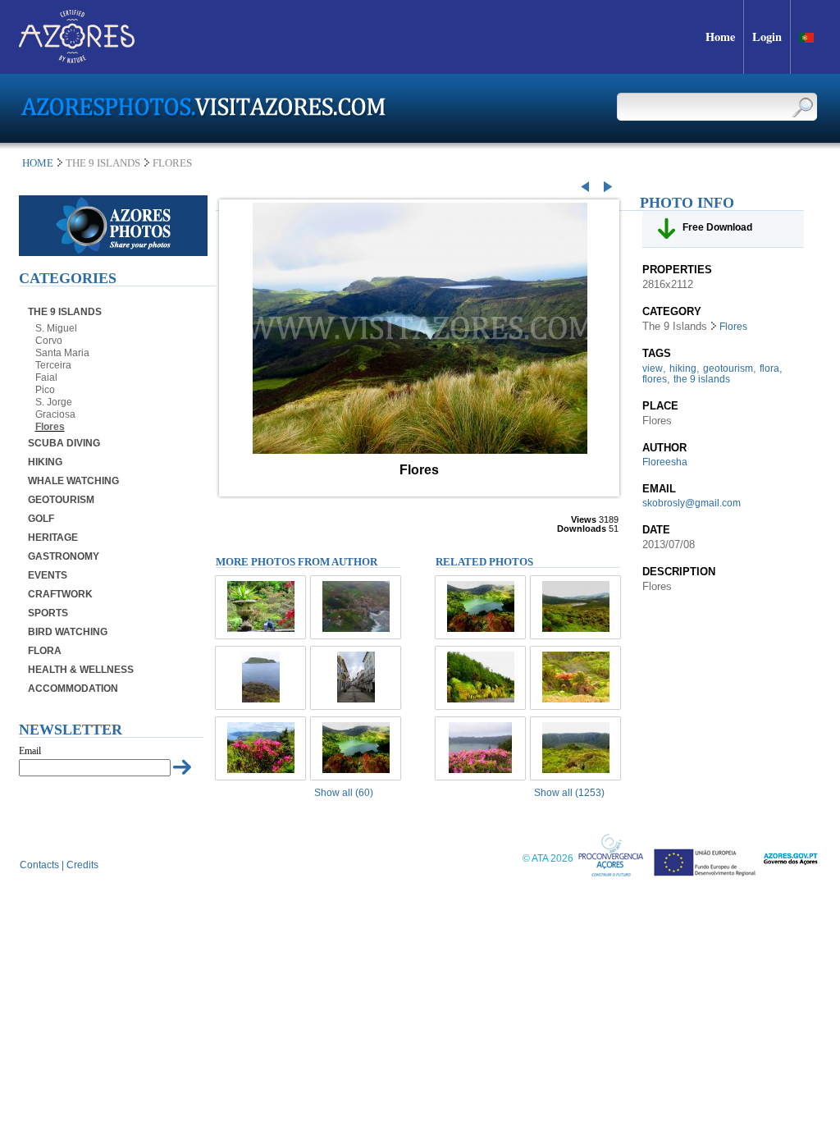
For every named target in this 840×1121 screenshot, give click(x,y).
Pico (45, 390)
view (652, 368)
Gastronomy (63, 556)
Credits (82, 865)
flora (769, 368)
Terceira (53, 365)
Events (47, 575)
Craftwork (60, 594)
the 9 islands (701, 379)
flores (654, 379)
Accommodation (73, 688)
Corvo (48, 340)
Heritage (53, 537)
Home (37, 163)
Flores (50, 427)
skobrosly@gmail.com (691, 503)
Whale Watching (73, 481)
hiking (682, 368)
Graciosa (55, 414)
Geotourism (61, 500)
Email (30, 751)
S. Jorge (53, 402)
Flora (45, 651)
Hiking (45, 462)
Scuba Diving (64, 443)
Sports (48, 613)
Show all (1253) (569, 792)
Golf (41, 518)
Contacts (39, 865)
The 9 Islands (65, 312)
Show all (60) (343, 792)
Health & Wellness (81, 669)
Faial (46, 377)
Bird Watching (67, 632)
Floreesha (664, 462)
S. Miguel (56, 328)
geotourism (728, 368)
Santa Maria (62, 353)
